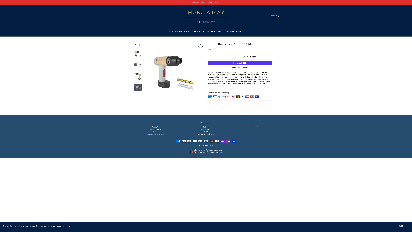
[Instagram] (257, 127)
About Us (155, 127)
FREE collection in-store (211, 2)
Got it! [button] (401, 226)
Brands (155, 132)
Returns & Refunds (206, 129)
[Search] (277, 2)
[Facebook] (254, 127)
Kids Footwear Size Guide (155, 134)
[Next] (139, 44)
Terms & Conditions (206, 134)
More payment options (240, 67)
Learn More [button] (67, 226)
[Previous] (135, 44)
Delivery (206, 127)
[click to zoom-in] (200, 45)
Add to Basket (249, 57)
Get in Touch (155, 129)
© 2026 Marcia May (206, 145)
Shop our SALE (197, 2)
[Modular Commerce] (206, 150)
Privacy (206, 132)
